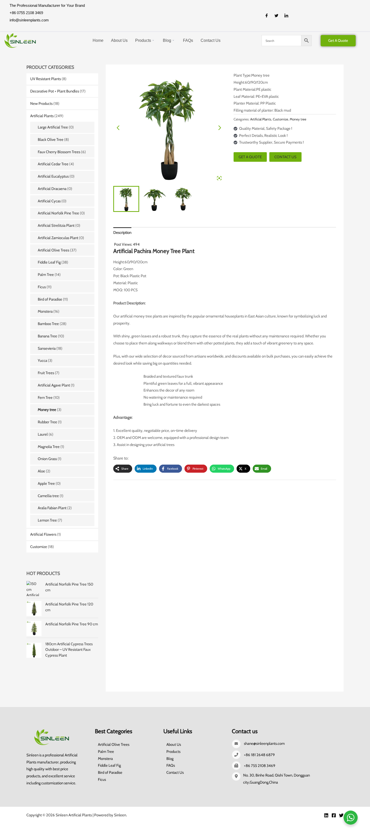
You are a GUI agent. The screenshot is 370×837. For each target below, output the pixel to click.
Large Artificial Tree (53, 127)
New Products (41, 103)
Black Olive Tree (50, 139)
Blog (167, 40)
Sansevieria (47, 348)
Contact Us (210, 40)
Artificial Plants (42, 116)
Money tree (47, 409)
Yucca (42, 360)
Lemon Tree (47, 520)
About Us (119, 40)
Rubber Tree (47, 422)
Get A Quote (338, 40)
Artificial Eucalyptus (53, 176)
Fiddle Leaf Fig (49, 262)
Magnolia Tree (49, 446)
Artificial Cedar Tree (53, 164)
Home (98, 40)
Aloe (41, 471)
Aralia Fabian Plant (52, 508)
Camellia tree (48, 496)
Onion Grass (47, 459)
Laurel (43, 434)
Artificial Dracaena (52, 188)
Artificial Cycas (49, 201)
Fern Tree (45, 397)
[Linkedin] (326, 815)
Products (143, 40)
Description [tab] (122, 232)
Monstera (45, 311)
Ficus (42, 287)
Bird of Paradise (50, 299)
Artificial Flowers (43, 534)
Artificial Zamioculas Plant (58, 238)
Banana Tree (47, 336)
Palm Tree (46, 274)
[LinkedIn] (288, 16)
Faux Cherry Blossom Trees (59, 152)
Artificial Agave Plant (54, 385)
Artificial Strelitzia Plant (56, 225)
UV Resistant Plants (45, 79)
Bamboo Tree (48, 323)
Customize (38, 546)
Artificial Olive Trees (53, 250)
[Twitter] (278, 16)
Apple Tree (46, 483)
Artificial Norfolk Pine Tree (58, 213)
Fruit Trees (46, 373)
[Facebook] (268, 16)
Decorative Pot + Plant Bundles (54, 91)
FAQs (188, 40)
